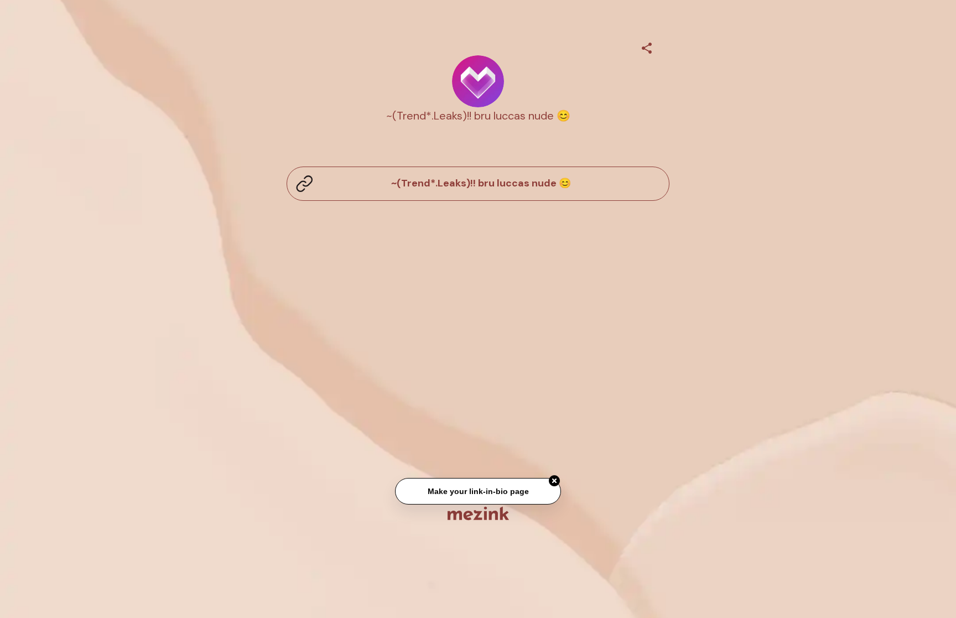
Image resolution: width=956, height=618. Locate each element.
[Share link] (646, 46)
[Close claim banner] (554, 481)
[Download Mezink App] (478, 513)
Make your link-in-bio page (477, 491)
